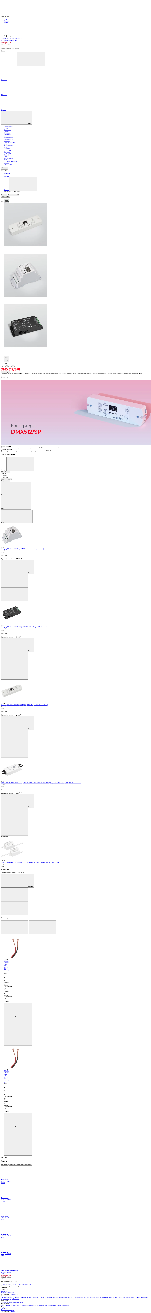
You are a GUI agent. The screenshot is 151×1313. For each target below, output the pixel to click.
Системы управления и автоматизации (37, 1297)
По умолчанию (5, 481)
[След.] (42, 927)
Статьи (28, 1305)
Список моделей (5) (13, 194)
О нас (6, 19)
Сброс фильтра (5, 471)
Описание (4, 194)
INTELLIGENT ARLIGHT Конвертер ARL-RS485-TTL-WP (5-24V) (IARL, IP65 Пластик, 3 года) (30, 862)
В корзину (30, 572)
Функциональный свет (70, 1297)
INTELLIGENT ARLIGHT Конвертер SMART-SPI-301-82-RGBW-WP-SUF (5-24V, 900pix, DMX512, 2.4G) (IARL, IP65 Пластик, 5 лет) (41, 783)
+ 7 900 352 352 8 (6, 1284)
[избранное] (14, 594)
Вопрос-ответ (34, 1305)
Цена (2, 494)
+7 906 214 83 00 (16, 1284)
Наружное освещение (7, 152)
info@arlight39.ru (26, 1284)
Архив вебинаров (21, 1305)
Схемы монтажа (52, 1305)
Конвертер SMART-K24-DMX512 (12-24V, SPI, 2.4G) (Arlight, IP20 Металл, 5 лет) (25, 627)
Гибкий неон (6, 155)
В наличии (6, 477)
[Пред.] (14, 927)
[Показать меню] (23, 184)
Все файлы (4, 1164)
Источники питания (7, 130)
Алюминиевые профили (8, 140)
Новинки (7, 173)
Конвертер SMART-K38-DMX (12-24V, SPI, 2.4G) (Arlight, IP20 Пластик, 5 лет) (24, 705)
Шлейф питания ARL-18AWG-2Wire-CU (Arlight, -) (6, 966)
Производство (8, 1302)
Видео (8, 1305)
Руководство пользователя (24, 1164)
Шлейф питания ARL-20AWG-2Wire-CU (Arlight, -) (6, 1076)
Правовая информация (7, 1292)
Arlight (13, 1294)
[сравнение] (14, 581)
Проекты (7, 22)
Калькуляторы (42, 1305)
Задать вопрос (5, 196)
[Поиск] (31, 59)
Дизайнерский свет (83, 1297)
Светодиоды (8, 164)
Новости (6, 21)
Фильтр (3, 522)
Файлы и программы (63, 1305)
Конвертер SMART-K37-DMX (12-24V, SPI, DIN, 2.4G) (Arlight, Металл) (22, 549)
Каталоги (3, 1305)
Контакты (14, 40)
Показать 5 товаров (6, 479)
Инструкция (12, 1164)
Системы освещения (7, 149)
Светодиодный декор (128, 1297)
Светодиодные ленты (7, 1297)
